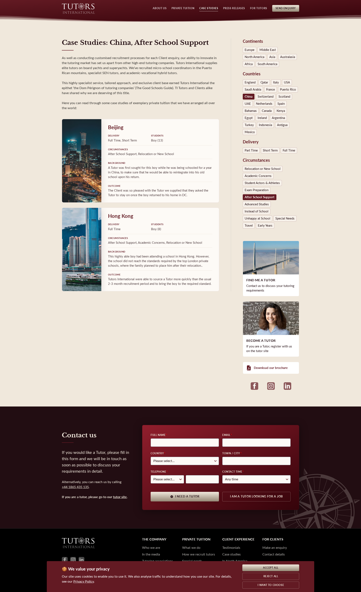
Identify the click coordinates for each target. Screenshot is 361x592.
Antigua (282, 125)
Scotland (284, 96)
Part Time (251, 150)
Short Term (270, 150)
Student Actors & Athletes (262, 183)
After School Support (260, 197)
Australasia (287, 57)
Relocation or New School (263, 169)
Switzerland (265, 96)
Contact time (232, 471)
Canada (267, 111)
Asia (272, 57)
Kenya (281, 111)
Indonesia (265, 125)
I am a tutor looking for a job (256, 496)
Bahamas (251, 111)
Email (226, 435)
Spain (281, 104)
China (249, 96)
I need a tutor (187, 496)
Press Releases (234, 8)
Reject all (270, 576)
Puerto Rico (288, 89)
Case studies (231, 554)
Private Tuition (183, 8)
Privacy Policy (83, 581)
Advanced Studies (257, 204)
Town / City (231, 453)
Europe (249, 50)
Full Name (158, 435)
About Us (160, 8)
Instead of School (256, 211)
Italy (276, 82)
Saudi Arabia (253, 89)
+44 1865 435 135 (75, 487)
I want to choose (271, 585)
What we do (191, 548)
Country (157, 453)
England (250, 82)
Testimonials (231, 548)
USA (287, 82)
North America (254, 57)
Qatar (264, 82)
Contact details (273, 554)
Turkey (249, 125)
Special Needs (285, 218)
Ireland (262, 118)
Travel (249, 225)
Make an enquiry (274, 548)
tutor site (120, 497)
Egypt (249, 118)
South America (267, 64)
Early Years (265, 225)
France (270, 89)
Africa (249, 64)
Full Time (289, 150)
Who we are (151, 548)
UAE (248, 104)
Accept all (270, 567)
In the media (151, 554)
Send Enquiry (286, 8)
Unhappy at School (257, 218)
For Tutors (258, 8)
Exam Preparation (256, 190)
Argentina (278, 118)
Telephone (158, 471)
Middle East (267, 50)
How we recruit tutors (198, 554)
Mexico (250, 132)
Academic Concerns (258, 176)
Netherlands (264, 104)
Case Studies (208, 8)
